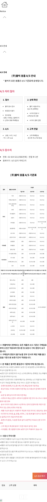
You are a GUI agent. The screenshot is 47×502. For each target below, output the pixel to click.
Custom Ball (5, 34)
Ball (1, 29)
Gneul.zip (4, 40)
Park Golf (4, 37)
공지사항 (3, 58)
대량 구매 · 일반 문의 (4, 65)
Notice (3, 43)
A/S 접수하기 (39, 475)
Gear (2, 32)
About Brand (5, 23)
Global (3, 26)
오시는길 (3, 61)
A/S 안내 (3, 69)
